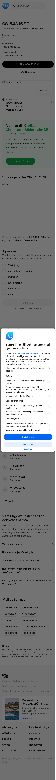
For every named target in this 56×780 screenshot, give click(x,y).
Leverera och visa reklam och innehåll (23, 430)
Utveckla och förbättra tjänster (19, 396)
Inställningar (28, 444)
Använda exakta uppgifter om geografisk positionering (24, 406)
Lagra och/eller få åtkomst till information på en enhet (25, 382)
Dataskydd (28, 449)
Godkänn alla (28, 437)
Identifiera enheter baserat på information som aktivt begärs (24, 413)
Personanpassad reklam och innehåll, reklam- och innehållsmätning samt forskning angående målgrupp (26, 389)
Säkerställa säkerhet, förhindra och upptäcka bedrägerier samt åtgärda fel (26, 424)
